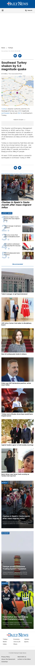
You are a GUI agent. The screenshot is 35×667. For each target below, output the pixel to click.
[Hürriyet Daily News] (17, 4)
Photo (15, 644)
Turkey (3, 109)
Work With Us (22, 657)
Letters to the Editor (24, 659)
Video (5, 644)
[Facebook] (15, 55)
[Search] (26, 10)
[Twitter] (20, 55)
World (5, 641)
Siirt (19, 113)
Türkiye (10, 48)
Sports (26, 641)
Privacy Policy (5, 657)
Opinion (26, 639)
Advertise (4, 661)
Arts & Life (17, 641)
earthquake (5, 113)
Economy (17, 639)
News (3, 48)
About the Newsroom (8, 659)
